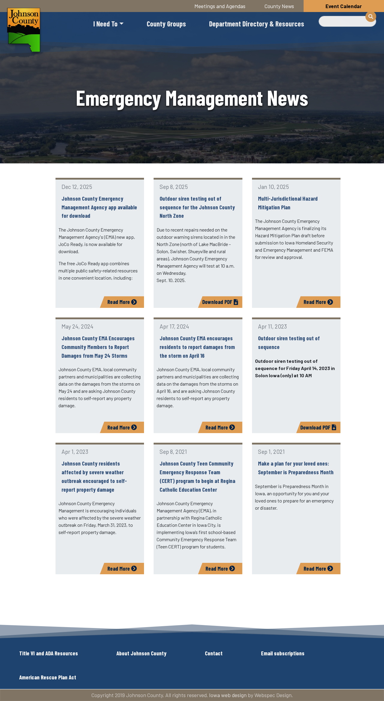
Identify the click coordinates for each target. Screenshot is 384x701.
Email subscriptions (282, 653)
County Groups (166, 23)
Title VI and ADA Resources (48, 653)
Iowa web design (228, 695)
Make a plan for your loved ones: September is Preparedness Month (296, 467)
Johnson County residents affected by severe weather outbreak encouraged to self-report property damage (94, 476)
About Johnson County (141, 653)
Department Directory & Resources (256, 23)
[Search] (370, 16)
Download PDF (218, 301)
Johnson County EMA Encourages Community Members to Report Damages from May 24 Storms (98, 347)
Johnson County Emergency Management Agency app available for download (99, 207)
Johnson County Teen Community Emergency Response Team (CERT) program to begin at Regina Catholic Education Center (197, 476)
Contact (214, 653)
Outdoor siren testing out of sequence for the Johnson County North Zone (197, 207)
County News (279, 6)
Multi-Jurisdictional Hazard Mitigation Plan (288, 203)
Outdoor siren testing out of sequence (289, 342)
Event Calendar (344, 6)
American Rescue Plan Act (47, 677)
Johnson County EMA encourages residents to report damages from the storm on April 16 (197, 347)
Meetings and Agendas (219, 6)
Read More (119, 301)
